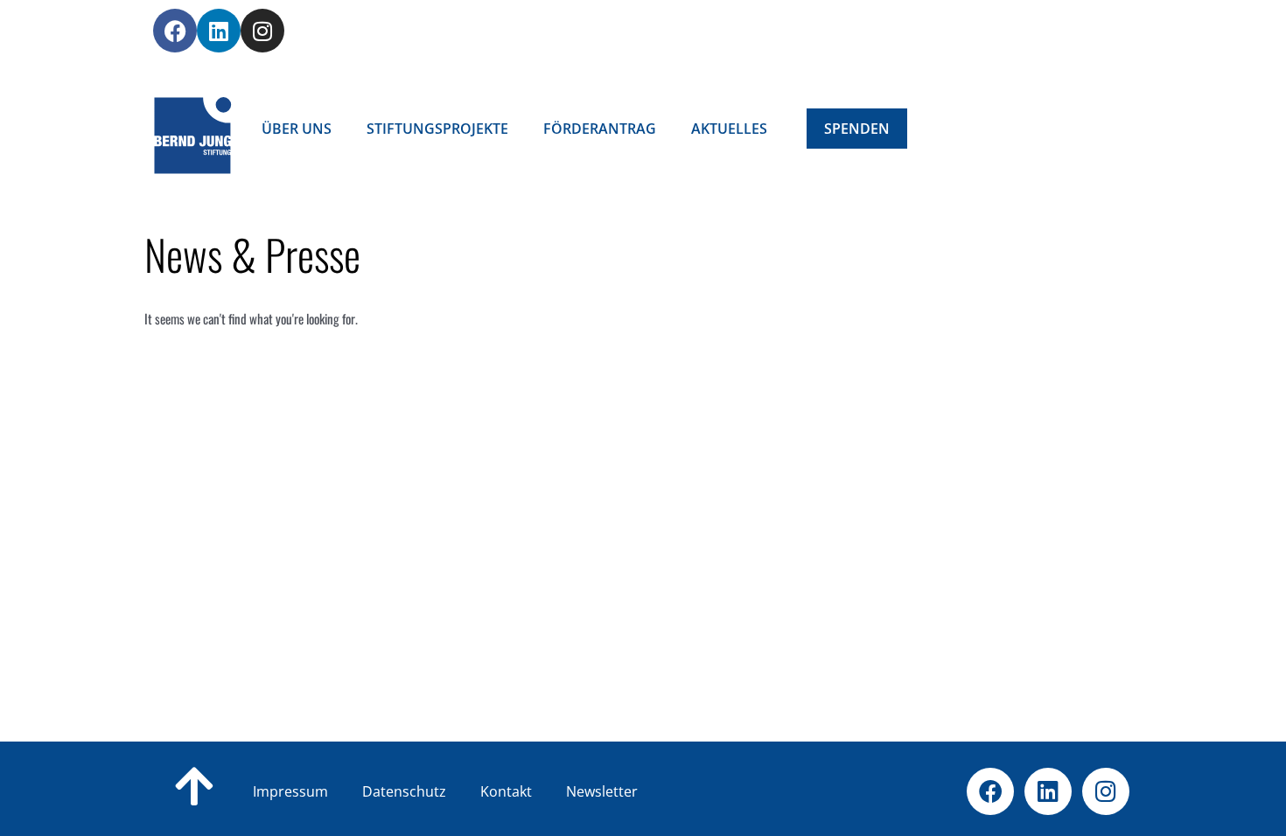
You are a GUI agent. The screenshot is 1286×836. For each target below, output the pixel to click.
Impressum (290, 791)
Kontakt (534, 791)
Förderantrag (599, 128)
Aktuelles (729, 128)
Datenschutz (432, 791)
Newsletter (602, 791)
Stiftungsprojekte (437, 128)
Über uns (297, 128)
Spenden (857, 128)
